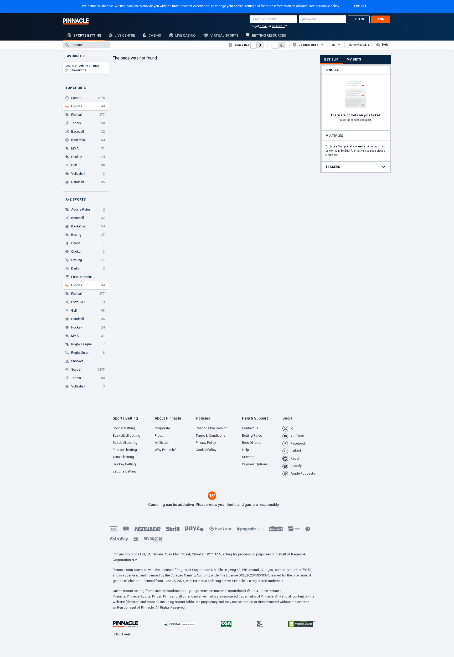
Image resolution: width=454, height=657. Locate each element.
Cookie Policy (206, 450)
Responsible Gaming (212, 428)
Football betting (125, 450)
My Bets (354, 59)
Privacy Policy (206, 443)
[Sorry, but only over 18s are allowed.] (212, 498)
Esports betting (124, 471)
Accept (360, 6)
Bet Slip (331, 59)
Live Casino (185, 35)
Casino (154, 35)
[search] (86, 45)
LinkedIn (297, 451)
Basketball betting (126, 435)
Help (385, 44)
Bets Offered (251, 443)
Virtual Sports (224, 35)
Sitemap (248, 457)
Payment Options (255, 464)
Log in (358, 19)
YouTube (297, 436)
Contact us (250, 428)
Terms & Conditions (210, 435)
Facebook (298, 443)
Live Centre (125, 35)
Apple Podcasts (303, 473)
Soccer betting (124, 428)
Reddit (296, 458)
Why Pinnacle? (166, 450)
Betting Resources (269, 35)
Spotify (296, 466)
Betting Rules (252, 435)
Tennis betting (123, 457)
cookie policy (329, 6)
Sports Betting (87, 35)
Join (380, 19)
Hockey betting (124, 464)
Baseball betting (125, 443)
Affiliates (161, 443)
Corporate (162, 428)
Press (159, 435)
